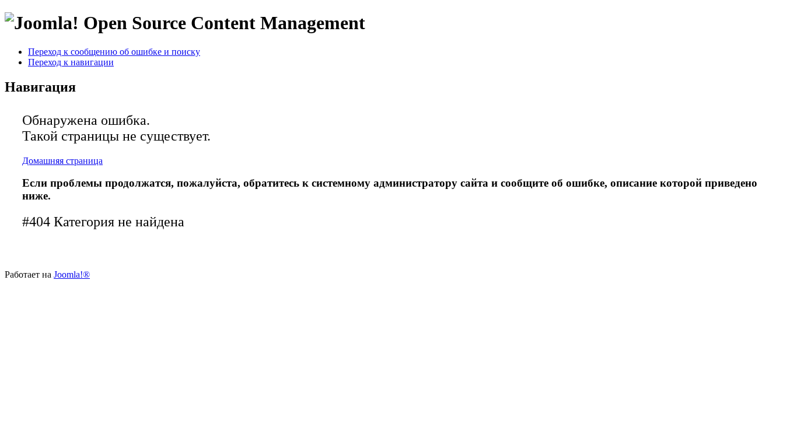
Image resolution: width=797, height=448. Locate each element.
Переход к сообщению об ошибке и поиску (114, 52)
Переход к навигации (71, 62)
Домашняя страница (62, 161)
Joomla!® (72, 274)
